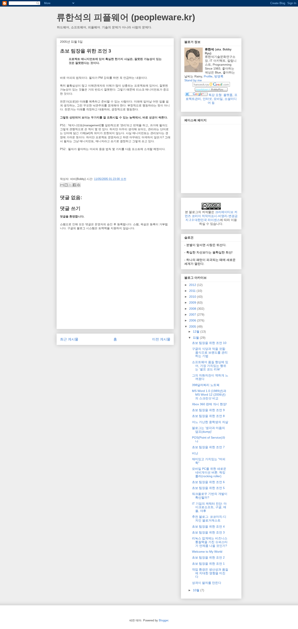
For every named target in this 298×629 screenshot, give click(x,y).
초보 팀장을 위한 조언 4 (208, 526)
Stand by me (193, 80)
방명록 (218, 76)
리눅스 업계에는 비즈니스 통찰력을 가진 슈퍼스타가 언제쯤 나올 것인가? (210, 542)
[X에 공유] (70, 185)
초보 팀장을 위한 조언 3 (208, 532)
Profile (208, 76)
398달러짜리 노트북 (205, 385)
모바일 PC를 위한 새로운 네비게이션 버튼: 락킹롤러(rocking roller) (209, 472)
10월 (196, 590)
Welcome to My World (207, 551)
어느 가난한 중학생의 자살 (210, 422)
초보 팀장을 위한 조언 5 (208, 488)
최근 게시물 (69, 339)
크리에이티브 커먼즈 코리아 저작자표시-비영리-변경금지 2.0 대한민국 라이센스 (211, 216)
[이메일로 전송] (62, 185)
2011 (193, 290)
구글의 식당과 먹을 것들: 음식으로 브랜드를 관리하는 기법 (210, 352)
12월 (196, 331)
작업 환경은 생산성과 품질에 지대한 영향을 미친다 (210, 573)
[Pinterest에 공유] (78, 185)
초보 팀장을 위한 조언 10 (209, 343)
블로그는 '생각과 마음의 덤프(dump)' (208, 429)
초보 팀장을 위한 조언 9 (208, 410)
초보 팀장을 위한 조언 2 (208, 557)
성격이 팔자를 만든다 (206, 583)
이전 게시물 (161, 339)
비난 (195, 453)
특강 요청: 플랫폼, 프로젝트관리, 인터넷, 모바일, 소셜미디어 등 (211, 98)
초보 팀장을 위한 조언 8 (208, 416)
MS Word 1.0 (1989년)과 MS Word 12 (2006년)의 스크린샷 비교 (209, 394)
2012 (193, 285)
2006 (193, 320)
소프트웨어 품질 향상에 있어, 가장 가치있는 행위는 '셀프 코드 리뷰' (210, 365)
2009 (193, 302)
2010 (193, 296)
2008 (193, 308)
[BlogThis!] (66, 185)
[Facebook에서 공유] (74, 185)
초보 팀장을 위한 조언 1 (208, 563)
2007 (193, 314)
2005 (193, 326)
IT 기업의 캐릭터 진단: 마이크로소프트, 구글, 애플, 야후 (209, 507)
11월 (196, 337)
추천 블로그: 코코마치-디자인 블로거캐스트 (209, 518)
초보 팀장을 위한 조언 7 (208, 447)
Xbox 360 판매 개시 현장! (209, 404)
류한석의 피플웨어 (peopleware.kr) (126, 17)
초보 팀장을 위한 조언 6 (208, 482)
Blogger (163, 620)
